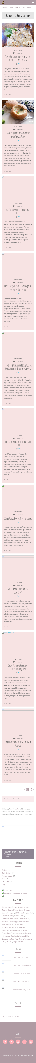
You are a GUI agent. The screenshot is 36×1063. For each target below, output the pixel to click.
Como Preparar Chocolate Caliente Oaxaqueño (18, 667)
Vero (19, 64)
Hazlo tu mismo (7, 919)
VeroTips (9, 942)
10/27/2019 (18, 512)
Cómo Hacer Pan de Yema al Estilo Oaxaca (18, 743)
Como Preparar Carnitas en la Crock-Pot (18, 590)
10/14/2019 (18, 659)
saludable (25, 936)
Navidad (5, 925)
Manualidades (7, 876)
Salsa (19, 936)
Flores (22, 916)
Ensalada (30, 913)
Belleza (4, 870)
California (14, 910)
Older (29, 789)
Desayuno (10, 913)
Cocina (4, 913)
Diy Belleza (22, 913)
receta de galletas (8, 930)
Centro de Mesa (24, 910)
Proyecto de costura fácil (11, 927)
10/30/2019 (18, 435)
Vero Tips (5, 882)
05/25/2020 (18, 50)
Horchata (5, 922)
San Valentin (6, 939)
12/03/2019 (18, 127)
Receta (22, 927)
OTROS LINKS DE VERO (10, 1017)
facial (12, 916)
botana (26, 907)
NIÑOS (10, 925)
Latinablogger (13, 922)
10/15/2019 (18, 582)
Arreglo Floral (6, 907)
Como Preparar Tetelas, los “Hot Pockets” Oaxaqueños (18, 58)
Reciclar (28, 933)
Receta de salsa (21, 930)
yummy (20, 942)
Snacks (21, 939)
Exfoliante (5, 916)
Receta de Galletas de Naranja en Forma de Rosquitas (18, 287)
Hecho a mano (19, 919)
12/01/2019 (18, 203)
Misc (4, 879)
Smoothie (14, 939)
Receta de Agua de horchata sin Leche (18, 443)
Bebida (14, 907)
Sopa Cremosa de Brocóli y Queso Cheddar (18, 211)
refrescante (6, 936)
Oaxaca (16, 925)
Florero (16, 916)
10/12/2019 (18, 736)
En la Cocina (7, 94)
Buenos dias (6, 910)
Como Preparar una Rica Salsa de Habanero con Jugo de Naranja (18, 367)
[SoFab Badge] (18, 890)
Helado (26, 919)
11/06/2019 (18, 280)
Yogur (15, 942)
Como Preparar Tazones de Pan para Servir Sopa (18, 134)
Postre (22, 925)
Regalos (14, 936)
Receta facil (6, 933)
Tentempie (28, 939)
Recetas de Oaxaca (17, 933)
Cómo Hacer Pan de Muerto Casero (18, 518)
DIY (16, 913)
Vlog (3, 885)
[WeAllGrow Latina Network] (18, 893)
